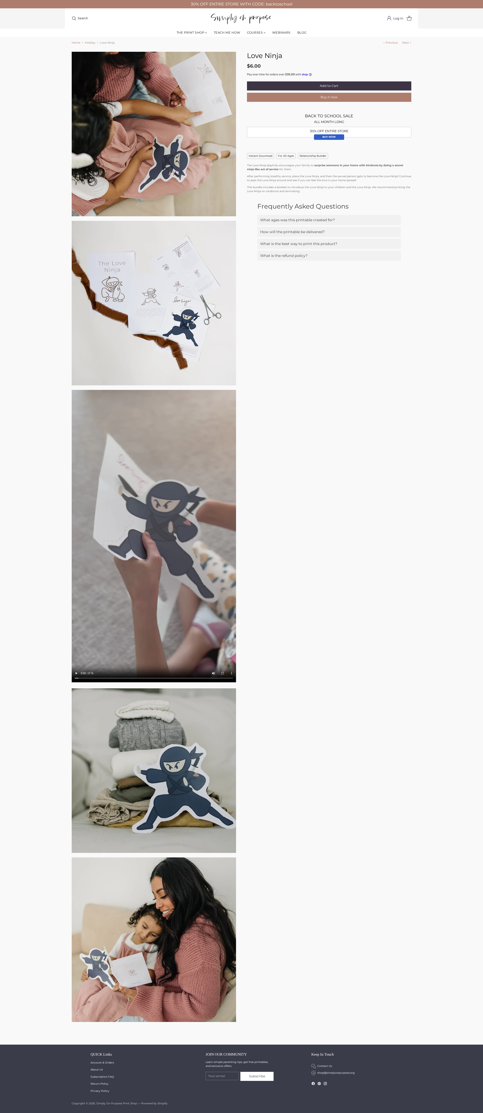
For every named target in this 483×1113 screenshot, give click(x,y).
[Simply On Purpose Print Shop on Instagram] (325, 1084)
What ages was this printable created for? (297, 220)
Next (405, 42)
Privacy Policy (100, 1091)
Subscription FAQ (102, 1076)
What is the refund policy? (284, 256)
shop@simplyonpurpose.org (336, 1072)
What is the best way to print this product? (298, 244)
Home (76, 42)
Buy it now (329, 97)
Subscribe (257, 1076)
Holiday (90, 42)
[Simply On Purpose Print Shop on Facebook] (313, 1084)
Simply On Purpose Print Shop (116, 1103)
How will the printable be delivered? (292, 232)
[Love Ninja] (154, 134)
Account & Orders (102, 1062)
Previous (392, 42)
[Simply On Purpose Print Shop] (241, 18)
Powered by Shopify (154, 1103)
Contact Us (324, 1066)
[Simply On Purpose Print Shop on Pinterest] (319, 1084)
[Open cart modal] (409, 18)
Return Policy (99, 1083)
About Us (97, 1069)
